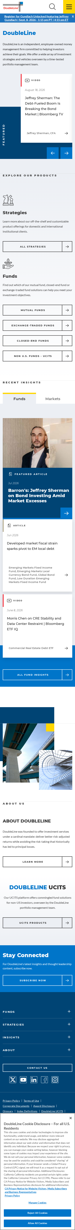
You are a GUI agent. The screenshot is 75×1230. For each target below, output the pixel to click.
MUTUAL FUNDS (33, 310)
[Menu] (69, 6)
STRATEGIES (13, 1024)
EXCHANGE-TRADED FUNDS (32, 325)
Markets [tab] (52, 399)
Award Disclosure (44, 1106)
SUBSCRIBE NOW (33, 980)
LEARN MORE (33, 861)
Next (66, 153)
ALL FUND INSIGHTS (32, 674)
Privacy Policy (11, 1101)
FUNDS (9, 1011)
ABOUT (9, 1050)
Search (52, 6)
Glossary (8, 1111)
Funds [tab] (19, 399)
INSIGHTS (11, 1037)
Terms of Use (31, 1101)
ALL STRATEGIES (33, 246)
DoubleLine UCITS (52, 1111)
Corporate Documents (16, 1106)
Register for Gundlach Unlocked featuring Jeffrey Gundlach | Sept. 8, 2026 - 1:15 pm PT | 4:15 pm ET (36, 18)
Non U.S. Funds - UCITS (33, 356)
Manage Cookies (38, 1202)
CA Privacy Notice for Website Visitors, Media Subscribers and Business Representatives (36, 1190)
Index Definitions (27, 1111)
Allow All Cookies (37, 1223)
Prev (53, 153)
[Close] (71, 1118)
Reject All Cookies (37, 1212)
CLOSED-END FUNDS (33, 340)
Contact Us (37, 1067)
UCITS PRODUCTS (32, 922)
